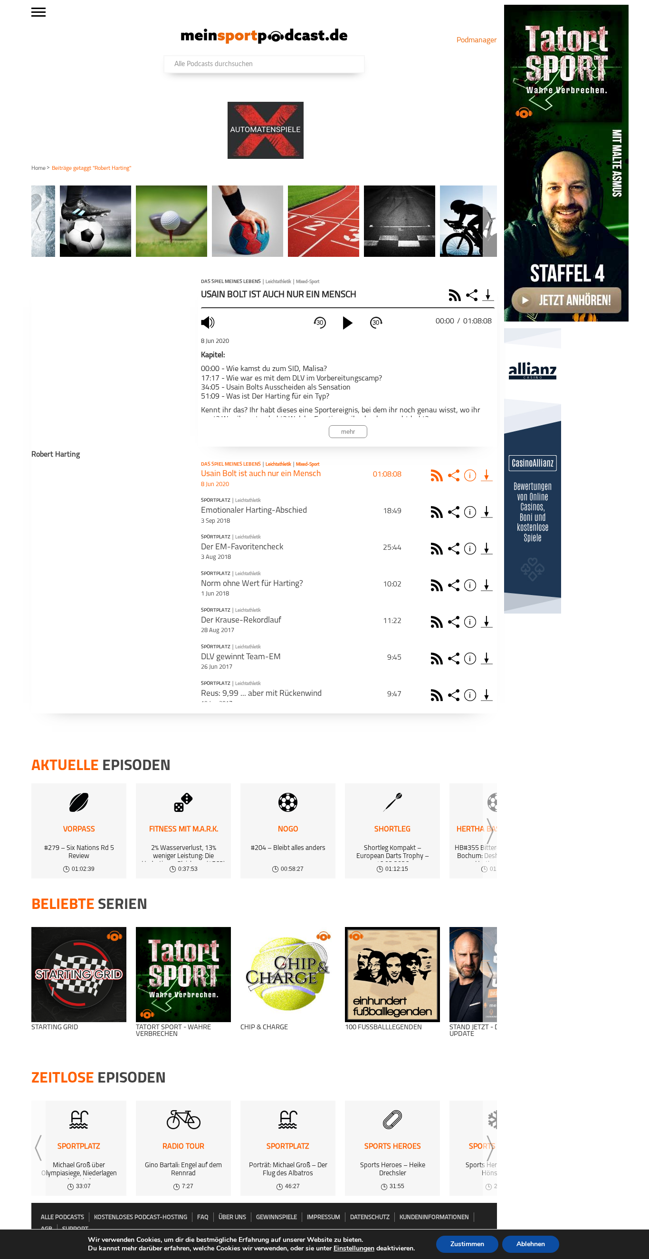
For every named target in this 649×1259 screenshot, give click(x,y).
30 (319, 322)
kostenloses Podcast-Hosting (140, 1217)
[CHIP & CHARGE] (287, 974)
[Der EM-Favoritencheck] (487, 549)
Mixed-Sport (307, 282)
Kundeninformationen (434, 1217)
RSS (456, 295)
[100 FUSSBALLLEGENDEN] (392, 974)
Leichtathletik (278, 282)
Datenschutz (370, 1217)
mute (209, 322)
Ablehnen (530, 1244)
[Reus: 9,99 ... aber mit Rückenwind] (487, 695)
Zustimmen (467, 1244)
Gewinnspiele (276, 1217)
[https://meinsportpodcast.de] (264, 42)
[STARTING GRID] (78, 974)
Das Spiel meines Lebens (231, 282)
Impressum (323, 1217)
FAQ (203, 1217)
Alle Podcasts (62, 1217)
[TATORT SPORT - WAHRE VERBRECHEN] (183, 974)
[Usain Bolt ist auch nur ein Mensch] (487, 475)
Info (471, 475)
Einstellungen (354, 1248)
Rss (438, 475)
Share (472, 295)
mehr (348, 431)
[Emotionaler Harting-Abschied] (487, 512)
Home (38, 168)
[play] (347, 323)
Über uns (232, 1217)
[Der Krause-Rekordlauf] (487, 622)
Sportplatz (215, 500)
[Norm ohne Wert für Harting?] (487, 585)
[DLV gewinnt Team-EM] (487, 658)
